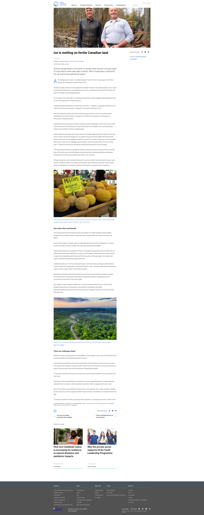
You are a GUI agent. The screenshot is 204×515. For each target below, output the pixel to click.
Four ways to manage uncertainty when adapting (64, 416)
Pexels (62, 345)
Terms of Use (133, 509)
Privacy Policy (125, 509)
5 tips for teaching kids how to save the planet (104, 416)
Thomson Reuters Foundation (76, 61)
